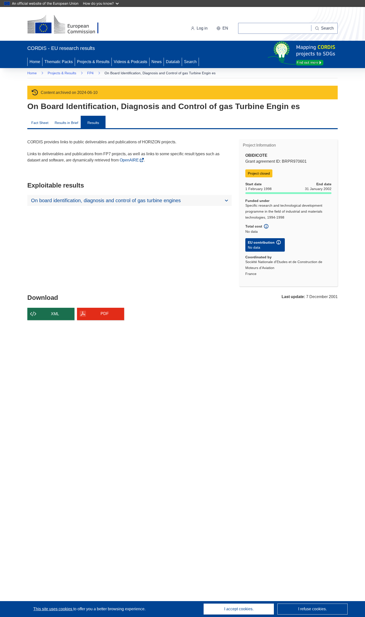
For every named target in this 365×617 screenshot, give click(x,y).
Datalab (173, 62)
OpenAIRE (130, 160)
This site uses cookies (53, 609)
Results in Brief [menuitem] (66, 123)
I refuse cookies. (312, 609)
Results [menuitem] (93, 123)
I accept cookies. (239, 609)
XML (55, 314)
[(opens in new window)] (67, 25)
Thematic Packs (58, 62)
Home (35, 62)
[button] (222, 28)
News (156, 62)
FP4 (90, 73)
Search (190, 62)
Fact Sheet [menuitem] (39, 123)
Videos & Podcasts (130, 62)
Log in (202, 28)
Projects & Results (93, 62)
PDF (105, 313)
